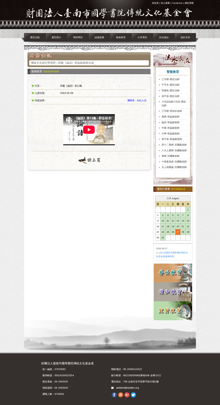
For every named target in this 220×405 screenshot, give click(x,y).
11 (168, 220)
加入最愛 (165, 3)
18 (168, 226)
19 (173, 226)
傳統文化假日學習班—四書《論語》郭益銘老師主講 (62, 63)
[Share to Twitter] (133, 394)
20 (178, 226)
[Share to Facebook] (114, 394)
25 (168, 232)
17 (163, 226)
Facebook (177, 3)
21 (183, 226)
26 (173, 232)
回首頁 (155, 3)
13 (178, 220)
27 (178, 232)
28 (183, 232)
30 (158, 237)
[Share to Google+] (127, 394)
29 (188, 232)
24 (163, 232)
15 (188, 220)
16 (158, 226)
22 (188, 226)
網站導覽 (189, 3)
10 (163, 220)
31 (163, 237)
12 (173, 220)
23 (158, 232)
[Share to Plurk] (121, 394)
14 (183, 220)
